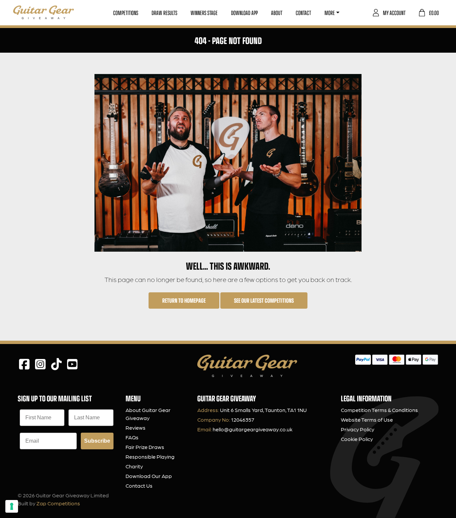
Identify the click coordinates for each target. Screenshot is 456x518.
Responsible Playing (150, 456)
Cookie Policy (357, 439)
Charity (134, 466)
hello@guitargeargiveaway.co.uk (252, 429)
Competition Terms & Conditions (379, 410)
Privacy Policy (357, 429)
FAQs (132, 437)
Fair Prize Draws (145, 447)
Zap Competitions (58, 503)
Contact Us (139, 485)
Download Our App (149, 476)
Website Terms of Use (367, 419)
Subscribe (97, 441)
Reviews (136, 427)
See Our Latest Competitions (264, 300)
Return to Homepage (184, 300)
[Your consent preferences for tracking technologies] (11, 506)
